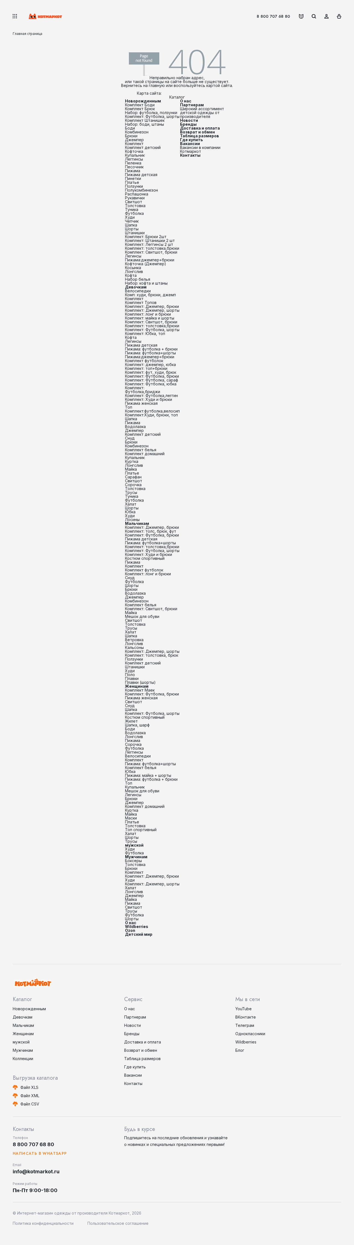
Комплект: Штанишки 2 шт (150, 240)
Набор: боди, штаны (144, 124)
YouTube (243, 1008)
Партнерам (192, 104)
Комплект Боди (140, 104)
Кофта (131, 275)
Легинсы (133, 256)
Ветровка (134, 639)
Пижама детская (141, 174)
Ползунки (134, 186)
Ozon (130, 930)
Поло (130, 674)
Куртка (131, 461)
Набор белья (137, 279)
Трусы (131, 492)
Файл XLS (29, 1087)
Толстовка (135, 205)
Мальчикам (137, 523)
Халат (130, 504)
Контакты (190, 155)
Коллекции (23, 1058)
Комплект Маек (140, 690)
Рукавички (135, 197)
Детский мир (138, 934)
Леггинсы (134, 159)
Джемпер (134, 139)
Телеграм (244, 1025)
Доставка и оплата (200, 128)
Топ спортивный (141, 829)
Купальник (135, 155)
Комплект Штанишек (145, 120)
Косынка (133, 267)
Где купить (191, 139)
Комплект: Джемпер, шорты (152, 310)
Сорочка (133, 484)
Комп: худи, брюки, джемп (150, 294)
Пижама (132, 170)
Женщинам (137, 686)
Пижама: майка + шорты (148, 775)
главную (157, 85)
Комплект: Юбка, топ (145, 333)
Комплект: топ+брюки (146, 368)
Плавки (132, 678)
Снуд (130, 438)
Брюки (131, 135)
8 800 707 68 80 (273, 16)
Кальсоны (134, 647)
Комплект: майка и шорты (149, 318)
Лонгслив (134, 271)
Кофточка (134, 151)
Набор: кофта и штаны (146, 283)
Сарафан (133, 477)
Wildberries (136, 926)
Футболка (134, 213)
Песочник (134, 166)
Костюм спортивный (145, 558)
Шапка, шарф (137, 725)
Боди (130, 128)
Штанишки (135, 232)
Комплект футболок (144, 360)
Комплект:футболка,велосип (152, 411)
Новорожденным (143, 101)
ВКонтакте (245, 1017)
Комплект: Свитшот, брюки (151, 252)
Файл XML (29, 1095)
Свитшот (133, 201)
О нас (130, 922)
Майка (131, 469)
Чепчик (132, 221)
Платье (132, 182)
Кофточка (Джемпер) (145, 263)
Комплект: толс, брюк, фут (150, 531)
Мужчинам (136, 856)
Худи (130, 217)
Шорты (132, 228)
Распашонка (136, 194)
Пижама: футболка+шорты (150, 352)
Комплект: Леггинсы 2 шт (149, 244)
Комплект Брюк (140, 108)
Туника (131, 209)
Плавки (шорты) (140, 682)
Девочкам (136, 287)
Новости (189, 120)
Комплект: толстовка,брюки (152, 248)
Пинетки (133, 178)
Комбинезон (137, 132)
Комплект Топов (141, 302)
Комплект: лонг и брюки (148, 314)
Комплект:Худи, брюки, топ (151, 415)
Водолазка (135, 426)
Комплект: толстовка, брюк (151, 655)
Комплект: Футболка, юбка (150, 384)
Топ (128, 407)
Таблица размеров (199, 135)
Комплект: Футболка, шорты (152, 116)
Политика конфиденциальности (43, 1223)
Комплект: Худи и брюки (148, 399)
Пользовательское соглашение (118, 1223)
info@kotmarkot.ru (36, 1171)
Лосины (132, 519)
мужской (134, 845)
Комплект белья (140, 449)
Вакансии (190, 143)
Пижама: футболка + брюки (151, 349)
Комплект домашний (145, 453)
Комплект (134, 143)
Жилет (131, 721)
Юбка (130, 511)
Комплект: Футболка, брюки (152, 376)
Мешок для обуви (142, 616)
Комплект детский (143, 147)
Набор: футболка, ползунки (151, 112)
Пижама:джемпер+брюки (149, 259)
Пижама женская (141, 403)
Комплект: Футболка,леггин (151, 395)
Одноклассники (250, 1033)
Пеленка (133, 163)
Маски (131, 818)
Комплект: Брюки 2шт (145, 236)
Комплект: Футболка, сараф (151, 380)
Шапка (131, 225)
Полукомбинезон (141, 190)
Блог (239, 1050)
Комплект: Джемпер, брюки (152, 306)
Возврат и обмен (197, 132)
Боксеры (133, 860)
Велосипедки (138, 290)
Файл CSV (29, 1104)
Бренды (188, 124)
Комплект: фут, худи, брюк (150, 372)
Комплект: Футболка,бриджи (142, 389)
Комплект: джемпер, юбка (150, 364)
